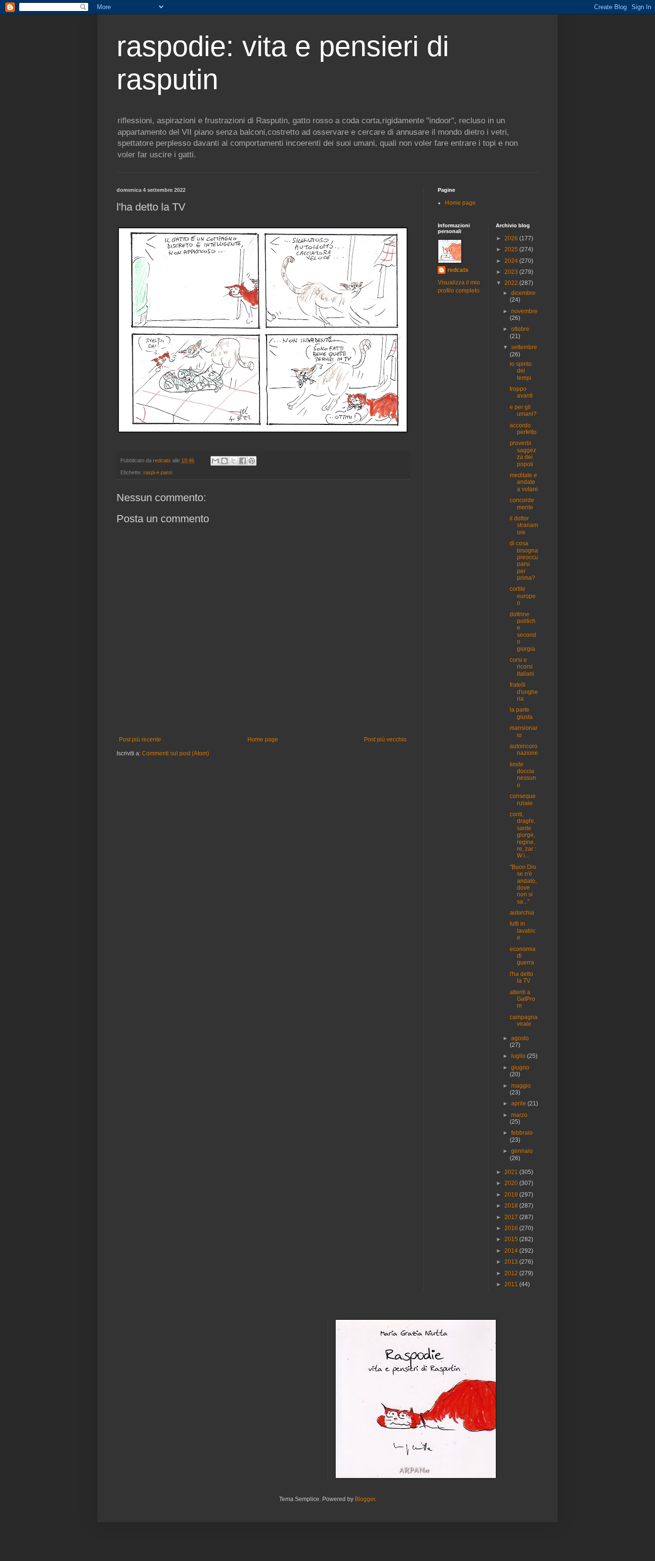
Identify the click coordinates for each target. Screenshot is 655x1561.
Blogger (365, 1499)
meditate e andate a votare (524, 482)
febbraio (522, 1132)
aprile (519, 1103)
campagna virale (524, 1020)
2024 (511, 261)
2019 (511, 1194)
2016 (511, 1228)
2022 (511, 283)
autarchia (522, 912)
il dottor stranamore (524, 525)
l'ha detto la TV (521, 977)
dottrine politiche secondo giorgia (523, 631)
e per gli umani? (523, 410)
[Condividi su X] (233, 461)
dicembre (523, 293)
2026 (511, 238)
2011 (511, 1284)
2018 (511, 1205)
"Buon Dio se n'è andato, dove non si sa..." (523, 884)
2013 (511, 1261)
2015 (511, 1239)
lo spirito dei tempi (521, 371)
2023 (511, 272)
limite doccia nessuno (523, 774)
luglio (519, 1056)
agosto (520, 1038)
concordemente (522, 503)
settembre (524, 347)
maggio (521, 1085)
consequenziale (523, 799)
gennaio (522, 1151)
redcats (457, 270)
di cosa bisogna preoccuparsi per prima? (524, 560)
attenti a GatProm (522, 999)
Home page (262, 739)
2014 (511, 1250)
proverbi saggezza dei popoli (523, 453)
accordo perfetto (523, 428)
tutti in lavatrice (523, 930)
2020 (511, 1183)
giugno (520, 1067)
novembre (524, 311)
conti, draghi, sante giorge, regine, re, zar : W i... (523, 835)
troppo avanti (521, 392)
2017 (511, 1217)
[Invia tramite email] (215, 461)
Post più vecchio (385, 739)
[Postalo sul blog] (224, 461)
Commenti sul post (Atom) (175, 753)
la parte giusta (521, 713)
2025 (511, 249)
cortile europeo (523, 596)
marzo (519, 1115)
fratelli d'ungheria (524, 691)
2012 (511, 1273)
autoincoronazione (524, 749)
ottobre (520, 329)
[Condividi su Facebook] (242, 461)
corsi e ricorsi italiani (522, 667)
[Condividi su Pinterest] (252, 461)
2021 (511, 1172)
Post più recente (140, 739)
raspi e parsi (157, 472)
